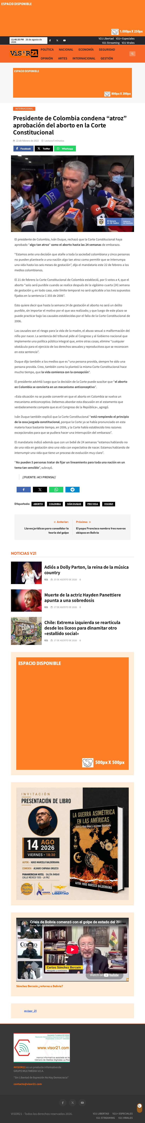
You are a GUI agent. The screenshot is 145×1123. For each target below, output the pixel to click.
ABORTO (38, 503)
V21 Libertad (106, 38)
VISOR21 (108, 503)
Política (47, 49)
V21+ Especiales (125, 38)
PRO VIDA (92, 503)
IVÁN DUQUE (74, 503)
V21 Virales (128, 42)
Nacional (66, 49)
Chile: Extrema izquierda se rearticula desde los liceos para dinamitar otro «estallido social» (82, 627)
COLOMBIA (55, 503)
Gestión (107, 58)
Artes (62, 58)
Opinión (47, 58)
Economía (86, 49)
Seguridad (107, 49)
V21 (46, 579)
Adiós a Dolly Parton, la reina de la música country (86, 569)
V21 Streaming (111, 42)
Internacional (83, 58)
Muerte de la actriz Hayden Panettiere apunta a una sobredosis (82, 597)
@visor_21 (30, 1011)
